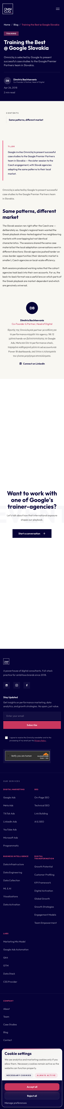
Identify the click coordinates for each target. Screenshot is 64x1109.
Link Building (41, 813)
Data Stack (9, 973)
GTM (5, 965)
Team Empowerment (45, 922)
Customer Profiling (44, 874)
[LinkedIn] (6, 685)
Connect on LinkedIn (34, 363)
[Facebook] (27, 685)
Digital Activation (43, 890)
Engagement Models (45, 914)
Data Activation (11, 904)
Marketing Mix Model (14, 941)
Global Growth (42, 898)
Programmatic (11, 845)
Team (6, 1016)
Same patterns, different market (26, 119)
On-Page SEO (41, 797)
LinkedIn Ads (10, 821)
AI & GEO (39, 821)
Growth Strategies (44, 906)
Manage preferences (16, 1102)
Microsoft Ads (10, 837)
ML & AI (7, 888)
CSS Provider (10, 981)
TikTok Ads (9, 813)
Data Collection (11, 880)
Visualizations (10, 896)
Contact (7, 1040)
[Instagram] (16, 685)
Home (7, 24)
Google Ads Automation (16, 949)
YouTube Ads (10, 829)
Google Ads (9, 797)
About (6, 1008)
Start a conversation (29, 533)
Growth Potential (43, 866)
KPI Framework (42, 882)
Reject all (32, 1095)
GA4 (5, 957)
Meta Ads (8, 805)
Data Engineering (12, 872)
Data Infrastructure (13, 864)
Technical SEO (42, 805)
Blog (16, 24)
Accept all (32, 1086)
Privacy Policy (40, 740)
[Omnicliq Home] (8, 9)
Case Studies (10, 1024)
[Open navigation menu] (57, 9)
